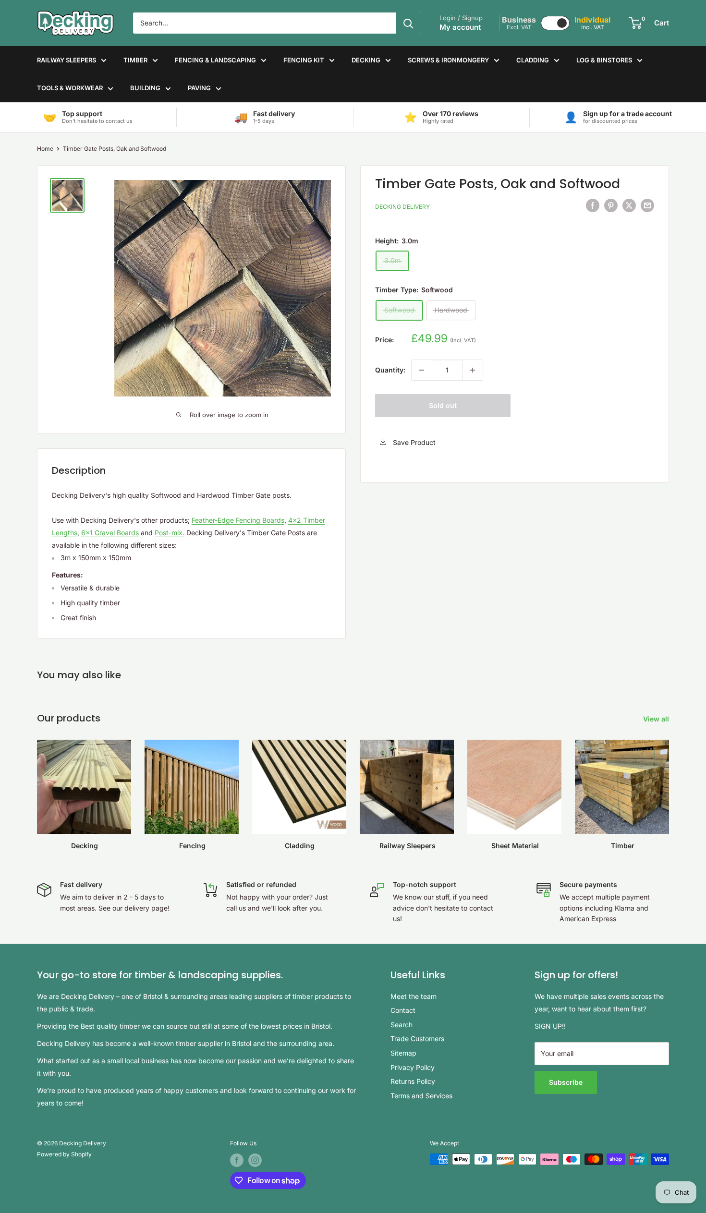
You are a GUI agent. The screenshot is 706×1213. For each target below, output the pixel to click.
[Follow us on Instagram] (255, 1160)
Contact (402, 1010)
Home (45, 148)
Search (401, 1025)
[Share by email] (647, 205)
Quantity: (390, 370)
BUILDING (145, 88)
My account (460, 27)
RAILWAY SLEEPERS (66, 60)
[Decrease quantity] (422, 370)
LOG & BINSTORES (604, 60)
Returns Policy (412, 1081)
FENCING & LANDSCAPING (215, 60)
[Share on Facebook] (592, 205)
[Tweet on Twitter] (629, 205)
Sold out (443, 405)
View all (657, 719)
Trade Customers (417, 1038)
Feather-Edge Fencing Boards (238, 520)
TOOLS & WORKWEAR (70, 88)
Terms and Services (421, 1096)
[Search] (408, 23)
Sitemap (403, 1053)
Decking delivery (402, 206)
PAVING (199, 88)
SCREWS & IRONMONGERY (448, 60)
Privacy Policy (412, 1067)
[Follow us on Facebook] (236, 1160)
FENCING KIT (303, 60)
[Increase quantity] (473, 370)
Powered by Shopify (64, 1154)
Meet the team (413, 996)
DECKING (366, 60)
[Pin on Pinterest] (611, 205)
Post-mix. (169, 532)
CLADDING (532, 60)
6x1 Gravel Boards (110, 532)
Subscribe (566, 1082)
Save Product (413, 442)
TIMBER (135, 60)
